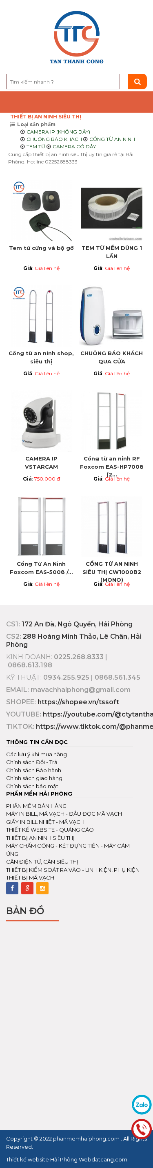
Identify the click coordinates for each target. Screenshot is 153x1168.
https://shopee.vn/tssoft (78, 702)
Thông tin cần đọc (37, 742)
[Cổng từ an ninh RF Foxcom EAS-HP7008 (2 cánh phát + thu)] (112, 421)
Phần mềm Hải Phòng (39, 793)
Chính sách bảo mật (32, 786)
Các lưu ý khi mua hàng (36, 754)
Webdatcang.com (102, 1159)
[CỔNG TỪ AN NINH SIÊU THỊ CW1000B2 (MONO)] (112, 526)
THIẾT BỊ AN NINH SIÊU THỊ (45, 116)
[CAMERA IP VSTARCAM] (41, 421)
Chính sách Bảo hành (33, 770)
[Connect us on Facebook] (12, 888)
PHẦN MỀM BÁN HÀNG (36, 806)
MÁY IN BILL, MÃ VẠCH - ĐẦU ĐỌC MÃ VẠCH (64, 813)
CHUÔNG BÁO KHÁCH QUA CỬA (111, 357)
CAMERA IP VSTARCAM (41, 462)
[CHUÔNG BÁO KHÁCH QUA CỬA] (112, 316)
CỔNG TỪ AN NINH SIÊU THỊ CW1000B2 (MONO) (111, 570)
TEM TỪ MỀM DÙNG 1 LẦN (112, 252)
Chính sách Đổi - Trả (32, 762)
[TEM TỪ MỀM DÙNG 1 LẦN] (112, 210)
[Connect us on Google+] (27, 888)
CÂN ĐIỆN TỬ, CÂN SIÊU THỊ (42, 861)
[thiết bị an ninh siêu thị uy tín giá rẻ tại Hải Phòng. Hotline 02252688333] (76, 37)
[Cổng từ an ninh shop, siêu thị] (41, 316)
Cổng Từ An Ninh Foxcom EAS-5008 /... (41, 567)
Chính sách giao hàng (34, 778)
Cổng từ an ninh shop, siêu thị (41, 357)
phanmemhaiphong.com (87, 1138)
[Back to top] (144, 1153)
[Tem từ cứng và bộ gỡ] (41, 210)
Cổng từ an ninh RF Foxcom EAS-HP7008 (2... (112, 465)
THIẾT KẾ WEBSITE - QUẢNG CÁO (50, 829)
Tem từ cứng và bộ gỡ (41, 248)
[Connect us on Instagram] (42, 888)
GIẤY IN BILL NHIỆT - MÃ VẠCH (45, 822)
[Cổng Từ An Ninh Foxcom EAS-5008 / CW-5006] (41, 526)
